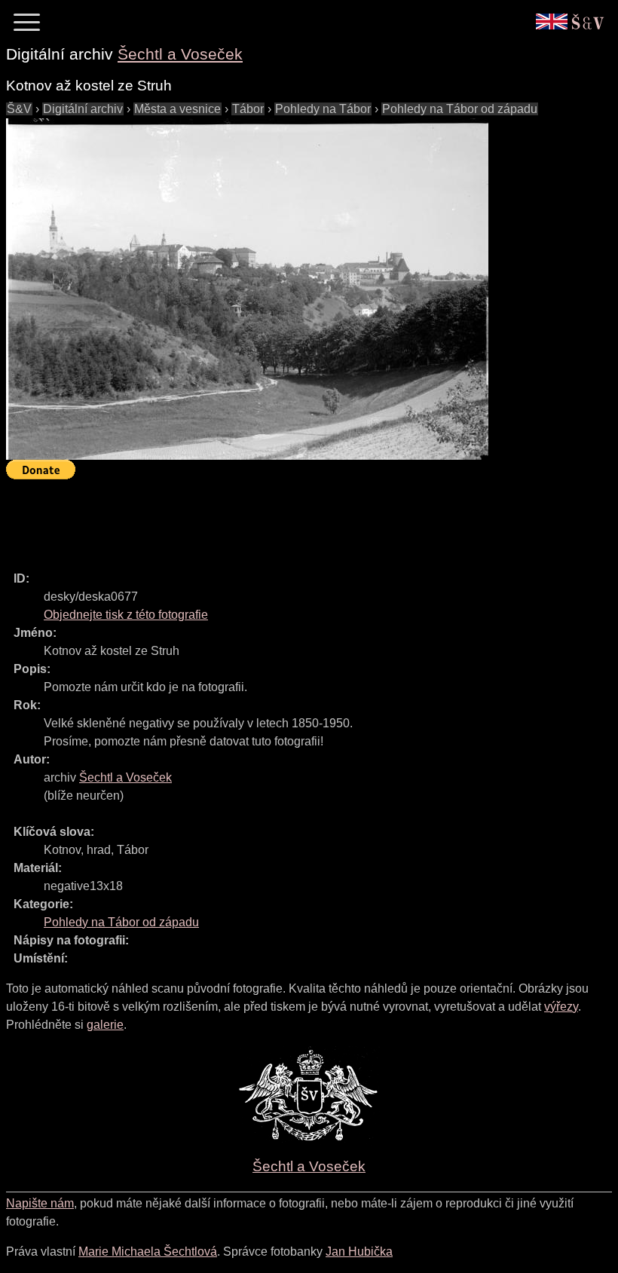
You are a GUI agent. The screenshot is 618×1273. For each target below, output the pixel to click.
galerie (105, 1024)
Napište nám (40, 1203)
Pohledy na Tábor (323, 109)
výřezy (561, 1006)
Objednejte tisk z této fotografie (126, 614)
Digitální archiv (83, 109)
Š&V (19, 109)
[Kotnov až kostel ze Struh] (247, 289)
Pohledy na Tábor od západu (459, 109)
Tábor (248, 109)
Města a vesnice (177, 109)
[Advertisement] (280, 518)
